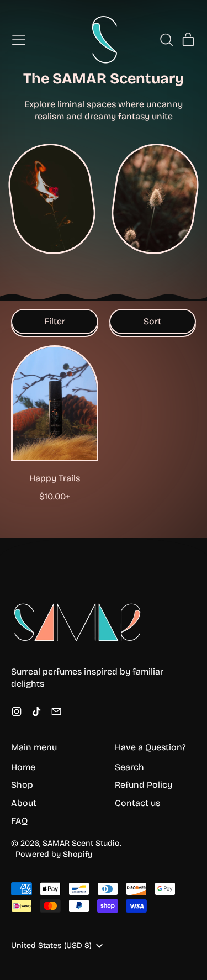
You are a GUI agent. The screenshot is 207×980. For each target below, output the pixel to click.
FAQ (19, 820)
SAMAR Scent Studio (81, 843)
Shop (22, 784)
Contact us (137, 803)
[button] (166, 40)
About (23, 803)
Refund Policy (143, 784)
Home (23, 767)
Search (129, 767)
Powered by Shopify (53, 854)
